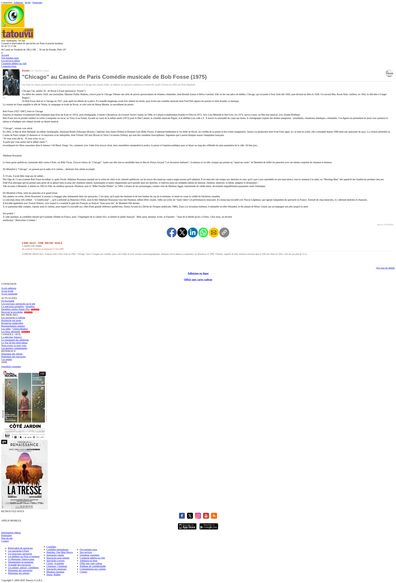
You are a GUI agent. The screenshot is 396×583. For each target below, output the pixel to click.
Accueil (5, 55)
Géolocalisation (20, 328)
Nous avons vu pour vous (13, 345)
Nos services (86, 552)
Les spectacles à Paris (18, 551)
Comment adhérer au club (13, 63)
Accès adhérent (8, 288)
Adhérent (18, 2)
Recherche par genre (11, 320)
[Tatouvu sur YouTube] (205, 517)
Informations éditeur (11, 532)
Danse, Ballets (53, 574)
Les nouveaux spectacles (20, 553)
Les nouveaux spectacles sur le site (18, 303)
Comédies (51, 546)
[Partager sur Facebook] (172, 232)
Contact (5, 541)
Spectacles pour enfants (57, 558)
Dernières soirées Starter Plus (15, 309)
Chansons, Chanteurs (56, 566)
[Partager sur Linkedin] (193, 232)
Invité (27, 2)
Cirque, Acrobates (55, 563)
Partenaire (37, 2)
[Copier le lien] (224, 232)
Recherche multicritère (12, 323)
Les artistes (6, 359)
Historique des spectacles (13, 356)
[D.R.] (11, 94)
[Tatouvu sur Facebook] (182, 517)
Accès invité (7, 291)
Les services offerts (10, 60)
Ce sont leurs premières (12, 306)
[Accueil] (12, 26)
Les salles (6, 328)
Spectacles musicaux (56, 569)
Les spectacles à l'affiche (13, 317)
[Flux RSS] (213, 517)
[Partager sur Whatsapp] (203, 232)
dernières (30, 306)
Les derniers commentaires (14, 348)
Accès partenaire (9, 294)
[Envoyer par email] (214, 232)
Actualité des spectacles (19, 565)
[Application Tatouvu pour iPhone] (187, 530)
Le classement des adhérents (15, 340)
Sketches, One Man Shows (59, 552)
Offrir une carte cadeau (198, 279)
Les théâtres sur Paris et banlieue (24, 556)
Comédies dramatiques (57, 549)
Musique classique (55, 571)
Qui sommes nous (10, 58)
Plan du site (7, 538)
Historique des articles (12, 354)
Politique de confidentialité (93, 566)
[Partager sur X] (182, 232)
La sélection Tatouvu (11, 337)
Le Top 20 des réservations (14, 342)
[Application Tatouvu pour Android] (208, 530)
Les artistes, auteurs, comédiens (23, 567)
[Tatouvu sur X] (189, 517)
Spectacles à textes (55, 560)
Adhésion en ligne (198, 273)
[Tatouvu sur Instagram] (197, 517)
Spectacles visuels (55, 555)
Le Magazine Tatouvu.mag (21, 559)
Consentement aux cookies (93, 569)
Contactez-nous (8, 66)
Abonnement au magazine (20, 562)
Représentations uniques (13, 326)
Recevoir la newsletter (12, 312)
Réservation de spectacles (20, 548)
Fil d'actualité (7, 301)
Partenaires (6, 535)
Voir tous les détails (385, 268)
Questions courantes (11, 366)
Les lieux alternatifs (10, 331)
